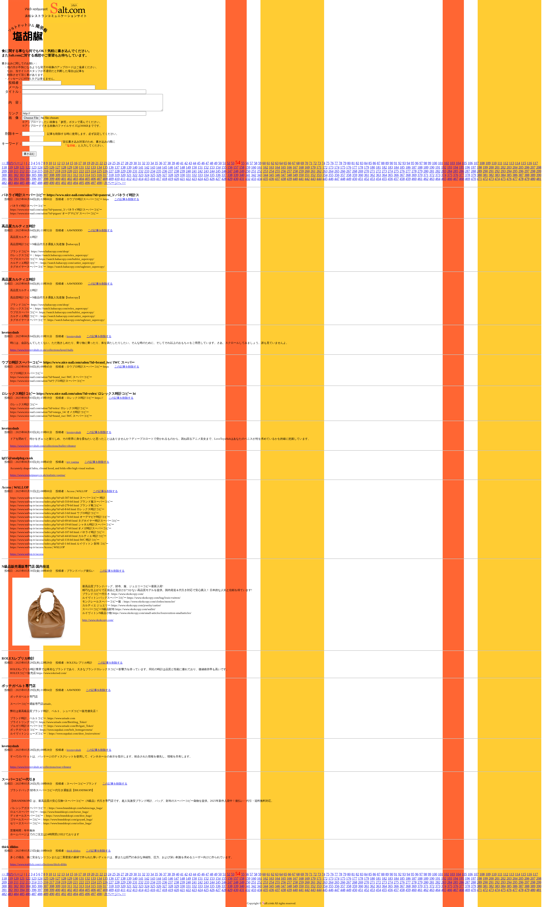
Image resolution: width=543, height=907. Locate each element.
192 (443, 167)
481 (538, 179)
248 (235, 171)
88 (383, 163)
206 (526, 167)
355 (330, 175)
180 (372, 167)
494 (75, 183)
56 (247, 163)
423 (194, 179)
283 (443, 171)
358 (348, 175)
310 (63, 175)
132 (87, 167)
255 (277, 171)
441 (301, 179)
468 (461, 179)
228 (117, 171)
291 (491, 171)
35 (156, 163)
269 (360, 171)
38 (169, 163)
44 (194, 163)
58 (255, 163)
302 (16, 175)
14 (67, 163)
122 (28, 167)
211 (16, 171)
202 (503, 167)
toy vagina (73, 461)
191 (437, 167)
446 (330, 179)
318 (111, 175)
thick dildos (73, 850)
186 (408, 167)
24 (109, 163)
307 (45, 175)
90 (391, 163)
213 (28, 171)
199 (485, 167)
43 (190, 163)
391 (4, 179)
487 (33, 183)
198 (479, 167)
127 (57, 167)
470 (473, 179)
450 (354, 179)
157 (235, 167)
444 (319, 179)
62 (272, 163)
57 (251, 163)
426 (212, 179)
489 (45, 183)
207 (532, 167)
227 (111, 171)
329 (176, 175)
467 (455, 179)
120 (16, 167)
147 (176, 167)
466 (449, 179)
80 (349, 163)
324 (146, 175)
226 (105, 171)
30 (135, 163)
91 (395, 163)
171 (319, 167)
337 (224, 175)
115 (523, 163)
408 (105, 179)
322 (134, 175)
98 (425, 163)
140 (134, 167)
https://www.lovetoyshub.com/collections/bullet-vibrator (43, 445)
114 (517, 163)
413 (134, 179)
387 (520, 175)
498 (99, 183)
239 (182, 171)
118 (4, 167)
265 (336, 171)
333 (200, 175)
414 (140, 179)
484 (16, 183)
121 (22, 167)
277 (408, 171)
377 (461, 175)
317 (105, 175)
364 (384, 175)
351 (307, 175)
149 (188, 167)
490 (51, 183)
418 (164, 179)
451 (360, 179)
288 (473, 171)
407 (99, 179)
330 (182, 175)
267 (348, 171)
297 (526, 171)
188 (420, 167)
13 (63, 163)
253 (265, 171)
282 (437, 171)
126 (51, 167)
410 (117, 179)
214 (33, 171)
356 (336, 175)
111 (499, 163)
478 (520, 179)
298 (532, 171)
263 (324, 171)
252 (259, 171)
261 (313, 171)
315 (93, 175)
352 (313, 175)
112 (505, 163)
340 (241, 175)
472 (485, 179)
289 (479, 171)
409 (111, 179)
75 (327, 163)
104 (458, 163)
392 (10, 179)
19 (88, 163)
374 (443, 175)
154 (218, 167)
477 (515, 179)
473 (491, 179)
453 (372, 179)
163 (271, 167)
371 (425, 175)
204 (515, 167)
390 (538, 175)
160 (253, 167)
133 (93, 167)
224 (93, 171)
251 (253, 171)
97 (421, 163)
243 (206, 171)
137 (117, 167)
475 (503, 179)
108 (482, 163)
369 (414, 175)
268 (354, 171)
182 (384, 167)
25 (114, 163)
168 (301, 167)
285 (455, 171)
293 (503, 171)
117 (535, 163)
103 (452, 163)
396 (33, 179)
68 (298, 163)
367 (402, 175)
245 (218, 171)
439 (289, 179)
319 (117, 175)
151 (200, 167)
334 (206, 175)
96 (416, 163)
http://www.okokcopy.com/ (97, 620)
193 (449, 167)
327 (164, 175)
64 (281, 163)
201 (497, 167)
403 (75, 179)
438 (283, 179)
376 (455, 175)
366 (396, 175)
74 (323, 163)
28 (126, 163)
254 (271, 171)
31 (139, 163)
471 (479, 179)
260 (307, 171)
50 (220, 163)
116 (529, 163)
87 (378, 163)
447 (336, 179)
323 (140, 175)
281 (431, 171)
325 (152, 175)
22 (101, 163)
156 (229, 167)
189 (425, 167)
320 (123, 175)
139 (129, 167)
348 (289, 175)
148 (182, 167)
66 (289, 163)
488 (39, 183)
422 (188, 179)
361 (366, 175)
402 (69, 179)
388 (526, 175)
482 (4, 183)
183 (390, 167)
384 (503, 175)
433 (253, 179)
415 (146, 179)
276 (402, 171)
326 (158, 175)
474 (497, 179)
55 (243, 163)
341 (247, 175)
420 (176, 179)
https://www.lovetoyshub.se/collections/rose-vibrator (40, 766)
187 (414, 167)
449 (348, 179)
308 (51, 175)
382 (491, 175)
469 (467, 179)
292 (497, 171)
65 (285, 163)
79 (344, 163)
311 (69, 175)
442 (307, 179)
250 (247, 171)
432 (247, 179)
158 (241, 167)
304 (28, 175)
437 (277, 179)
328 (170, 175)
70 (306, 163)
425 (206, 179)
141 (140, 167)
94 (408, 163)
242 (200, 171)
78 (340, 163)
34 (152, 163)
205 (520, 167)
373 (437, 175)
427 (218, 179)
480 (532, 179)
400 (57, 179)
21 (97, 163)
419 (170, 179)
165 (283, 167)
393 (16, 179)
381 (485, 175)
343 (259, 175)
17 (80, 163)
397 (39, 179)
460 (414, 179)
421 (182, 179)
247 (229, 171)
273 (384, 171)
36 (160, 163)
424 (200, 179)
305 (33, 175)
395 (28, 179)
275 (396, 171)
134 (99, 167)
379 (473, 175)
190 (431, 167)
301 (10, 175)
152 (206, 167)
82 (357, 163)
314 (87, 175)
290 (485, 171)
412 (129, 179)
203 (509, 167)
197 (473, 167)
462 (425, 179)
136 (111, 167)
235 (158, 171)
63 (276, 163)
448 (342, 179)
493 (69, 183)
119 (10, 167)
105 (464, 163)
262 (319, 171)
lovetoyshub (74, 336)
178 (360, 167)
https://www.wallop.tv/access (26, 554)
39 (173, 163)
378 (467, 175)
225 (99, 171)
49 (215, 163)
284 (449, 171)
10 (50, 163)
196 (467, 167)
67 (293, 163)
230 (129, 171)
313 (81, 175)
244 (212, 171)
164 (277, 167)
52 (228, 163)
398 (45, 179)
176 (348, 167)
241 (194, 171)
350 (301, 175)
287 (467, 171)
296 (520, 171)
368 (408, 175)
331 (188, 175)
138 (123, 167)
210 (10, 171)
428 (224, 179)
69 (302, 163)
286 (461, 171)
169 (307, 167)
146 (170, 167)
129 (69, 167)
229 (123, 171)
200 (491, 167)
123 (33, 167)
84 (366, 163)
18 (84, 163)
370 (420, 175)
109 (488, 163)
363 (378, 175)
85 (370, 163)
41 (181, 163)
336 (218, 175)
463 (431, 179)
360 (360, 175)
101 (440, 163)
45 (198, 163)
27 (122, 163)
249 (241, 171)
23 (105, 163)
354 (324, 175)
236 (164, 171)
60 (264, 163)
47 (207, 163)
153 (212, 167)
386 (515, 175)
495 (81, 183)
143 (152, 167)
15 (71, 163)
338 (229, 175)
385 (509, 175)
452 (366, 179)
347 (283, 175)
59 (260, 163)
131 (81, 167)
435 (265, 179)
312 (75, 175)
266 (342, 171)
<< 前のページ (12, 163)
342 (253, 175)
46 (203, 163)
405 (87, 179)
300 (4, 175)
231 (134, 171)
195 (461, 167)
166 (289, 167)
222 (81, 171)
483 (10, 183)
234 (152, 171)
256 (283, 171)
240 (188, 171)
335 (212, 175)
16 (75, 163)
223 (87, 171)
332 (194, 175)
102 (446, 163)
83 (361, 163)
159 (247, 167)
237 (170, 171)
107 (476, 163)
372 (431, 175)
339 (235, 175)
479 (526, 179)
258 (295, 171)
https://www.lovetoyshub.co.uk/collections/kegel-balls (41, 349)
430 (235, 179)
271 (372, 171)
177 (354, 167)
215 (39, 171)
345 (271, 175)
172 (324, 167)
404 (81, 179)
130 (75, 167)
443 (313, 179)
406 (93, 179)
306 (39, 175)
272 (378, 171)
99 (429, 163)
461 (420, 179)
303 (22, 175)
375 (449, 175)
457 (396, 179)
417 (158, 179)
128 (63, 167)
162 (265, 167)
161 (259, 167)
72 (315, 163)
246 (224, 171)
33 (148, 163)
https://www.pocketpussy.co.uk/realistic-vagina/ (37, 475)
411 (123, 179)
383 (497, 175)
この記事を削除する (126, 199)
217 (51, 171)
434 (259, 179)
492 (63, 183)
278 (414, 171)
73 (319, 163)
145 (164, 167)
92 (400, 163)
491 (57, 183)
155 (224, 167)
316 (99, 175)
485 (22, 183)
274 (390, 171)
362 (372, 175)
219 (63, 171)
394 (22, 179)
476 (509, 179)
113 (511, 163)
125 (45, 167)
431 (241, 179)
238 (176, 171)
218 (57, 171)
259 (301, 171)
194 (455, 167)
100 (434, 163)
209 (4, 171)
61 (268, 163)
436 (271, 179)
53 (232, 163)
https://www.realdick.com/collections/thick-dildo (38, 864)
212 (22, 171)
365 (390, 175)
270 (366, 171)
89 (387, 163)
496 (87, 183)
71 (310, 163)
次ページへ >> (115, 183)
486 (28, 183)
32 (143, 163)
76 (332, 163)
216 (45, 171)
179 (366, 167)
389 (532, 175)
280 (425, 171)
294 (509, 171)
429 (229, 179)
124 (39, 167)
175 (342, 167)
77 (336, 163)
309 (57, 175)
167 (295, 167)
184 (396, 167)
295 (515, 171)
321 (129, 175)
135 (105, 167)
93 (404, 163)
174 (336, 167)
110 (494, 163)
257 (289, 171)
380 (479, 175)
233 (146, 171)
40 (177, 163)
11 (54, 163)
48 (211, 163)
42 (186, 163)
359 (354, 175)
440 (295, 179)
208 (538, 167)
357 (342, 175)
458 (402, 179)
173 (330, 167)
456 (390, 179)
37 (165, 163)
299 (538, 171)
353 (319, 175)
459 (408, 179)
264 (330, 171)
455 (384, 179)
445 (324, 179)
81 (353, 163)
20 (92, 163)
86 (374, 163)
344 (265, 175)
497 (93, 183)
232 (140, 171)
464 (437, 179)
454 (378, 179)
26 (118, 163)
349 (295, 175)
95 (412, 163)
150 (194, 167)
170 (313, 167)
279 (420, 171)
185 (402, 167)
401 (63, 179)
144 (158, 167)
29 (131, 163)
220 (69, 171)
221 (75, 171)
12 (58, 163)
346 (277, 175)
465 (443, 179)
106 (470, 163)
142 (146, 167)
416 (152, 179)
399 (51, 179)
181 (378, 167)
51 (224, 163)
